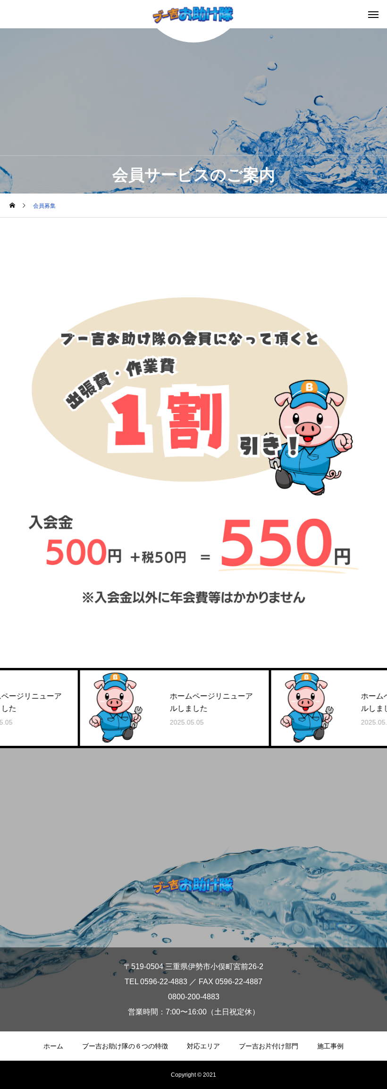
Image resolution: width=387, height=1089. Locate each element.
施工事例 (330, 1046)
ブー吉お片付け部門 (268, 1046)
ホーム (53, 1046)
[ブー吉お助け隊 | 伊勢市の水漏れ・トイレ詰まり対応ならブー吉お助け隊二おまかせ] (193, 885)
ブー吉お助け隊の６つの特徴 (125, 1046)
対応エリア (203, 1046)
